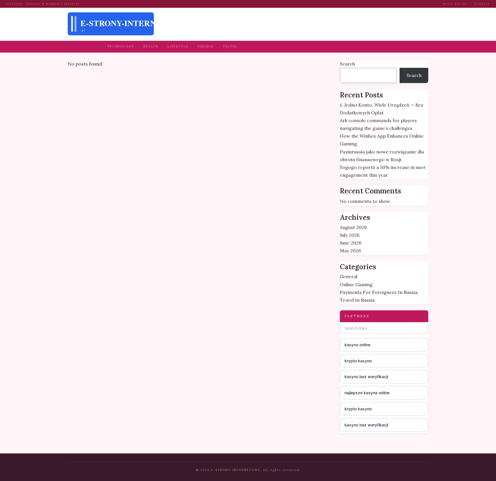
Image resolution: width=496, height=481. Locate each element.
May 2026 (350, 250)
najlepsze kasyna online (367, 392)
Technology (120, 46)
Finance (206, 46)
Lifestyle (178, 46)
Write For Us (455, 4)
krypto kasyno (358, 360)
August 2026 (353, 227)
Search (347, 64)
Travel (230, 46)
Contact (482, 4)
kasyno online (357, 344)
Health (151, 46)
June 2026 (350, 243)
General (348, 276)
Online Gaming (356, 284)
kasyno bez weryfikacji (366, 376)
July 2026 (349, 235)
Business (88, 46)
